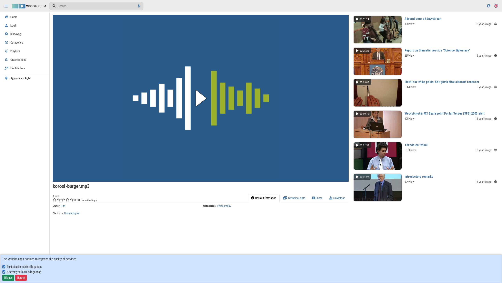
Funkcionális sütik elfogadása (24, 267)
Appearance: (20, 78)
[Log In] (488, 6)
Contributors (17, 68)
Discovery (15, 34)
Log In (13, 25)
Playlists (15, 51)
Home (13, 17)
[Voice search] (139, 6)
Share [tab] (319, 198)
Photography (224, 205)
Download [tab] (338, 198)
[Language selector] (496, 6)
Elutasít (21, 277)
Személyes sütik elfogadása (24, 272)
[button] (200, 98)
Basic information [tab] (265, 198)
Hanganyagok (71, 213)
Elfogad (8, 277)
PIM (63, 205)
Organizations (18, 60)
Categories (16, 42)
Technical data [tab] (296, 198)
